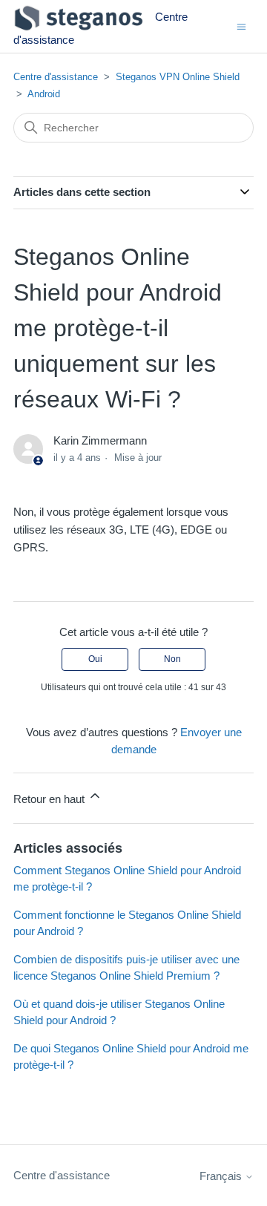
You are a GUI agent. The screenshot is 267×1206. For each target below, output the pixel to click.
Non (172, 659)
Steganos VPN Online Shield (178, 76)
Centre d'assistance (55, 76)
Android (43, 93)
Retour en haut (50, 799)
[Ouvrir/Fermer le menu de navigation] (241, 25)
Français (222, 1176)
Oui (95, 659)
